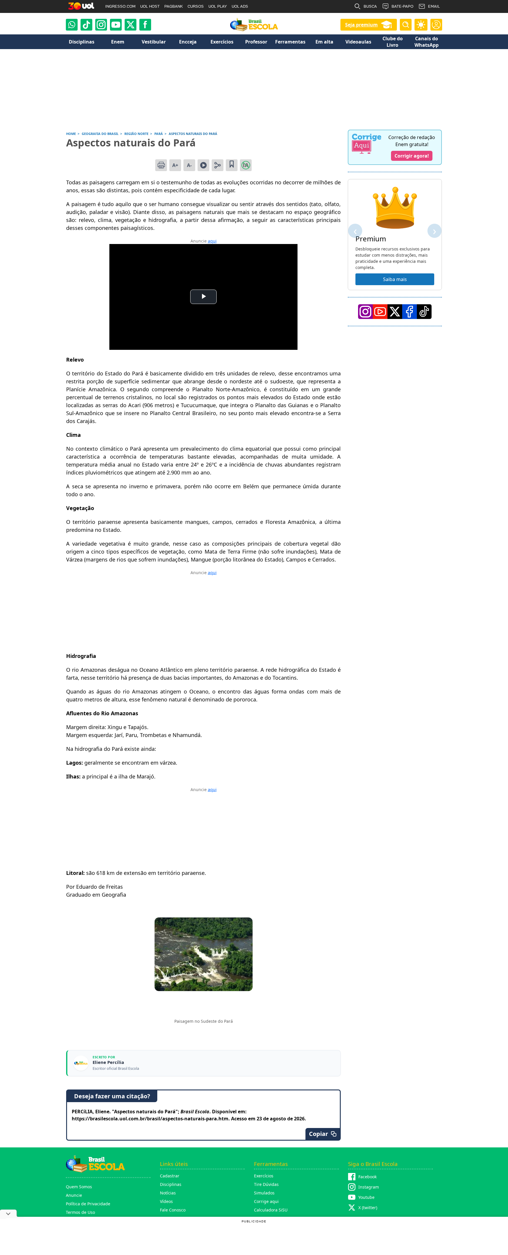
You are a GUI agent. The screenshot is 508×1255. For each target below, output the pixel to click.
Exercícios (263, 1176)
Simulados (264, 1193)
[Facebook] (409, 311)
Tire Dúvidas (266, 1184)
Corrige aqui (266, 1201)
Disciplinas (170, 1184)
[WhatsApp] (72, 25)
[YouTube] (380, 311)
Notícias (168, 1193)
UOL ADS (240, 6)
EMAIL (434, 6)
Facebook (367, 1176)
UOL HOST (150, 6)
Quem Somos (79, 1186)
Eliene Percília (108, 1062)
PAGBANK (173, 6)
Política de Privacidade (88, 1203)
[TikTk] (424, 311)
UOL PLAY (217, 6)
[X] (130, 25)
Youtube (366, 1197)
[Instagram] (101, 25)
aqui (212, 241)
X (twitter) (367, 1207)
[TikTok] (86, 25)
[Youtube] (116, 25)
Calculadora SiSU (271, 1210)
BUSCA (370, 6)
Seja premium (361, 24)
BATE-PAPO (402, 6)
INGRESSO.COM (120, 6)
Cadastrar (169, 1176)
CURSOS (196, 6)
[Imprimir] (161, 165)
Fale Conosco (173, 1210)
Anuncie (74, 1195)
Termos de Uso (80, 1212)
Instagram (368, 1187)
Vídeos (166, 1201)
